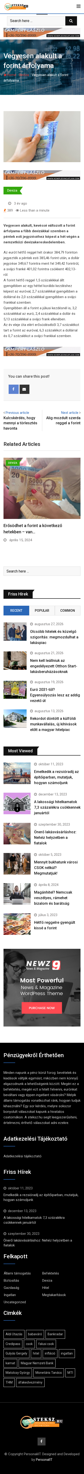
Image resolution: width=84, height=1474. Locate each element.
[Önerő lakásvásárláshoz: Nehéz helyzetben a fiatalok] (17, 833)
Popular (42, 610)
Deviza (24, 75)
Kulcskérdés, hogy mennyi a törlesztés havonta (20, 423)
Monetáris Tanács (48, 1372)
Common (67, 610)
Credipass (13, 1344)
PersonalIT (44, 1460)
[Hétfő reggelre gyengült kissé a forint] (17, 924)
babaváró (35, 1334)
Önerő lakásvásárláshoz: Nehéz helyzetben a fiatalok (55, 837)
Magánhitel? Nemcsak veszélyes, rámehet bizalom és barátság (53, 898)
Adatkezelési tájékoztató (23, 1156)
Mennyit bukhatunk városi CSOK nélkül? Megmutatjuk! (56, 867)
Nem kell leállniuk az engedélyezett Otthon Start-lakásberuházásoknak (53, 666)
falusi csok (46, 1344)
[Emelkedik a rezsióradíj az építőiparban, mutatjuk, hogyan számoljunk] (17, 773)
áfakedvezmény (30, 1382)
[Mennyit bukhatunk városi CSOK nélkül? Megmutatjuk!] (17, 863)
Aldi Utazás (14, 1334)
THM (9, 1382)
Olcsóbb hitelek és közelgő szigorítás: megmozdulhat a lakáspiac (54, 637)
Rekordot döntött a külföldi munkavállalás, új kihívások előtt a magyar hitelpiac (53, 724)
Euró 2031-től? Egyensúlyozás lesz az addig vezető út (55, 695)
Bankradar (55, 1334)
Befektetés (50, 1273)
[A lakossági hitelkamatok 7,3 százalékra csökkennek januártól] (17, 803)
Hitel (45, 1288)
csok (29, 1344)
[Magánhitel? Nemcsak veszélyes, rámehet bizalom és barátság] (17, 893)
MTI (70, 1372)
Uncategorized (15, 1302)
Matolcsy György (18, 1372)
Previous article (17, 413)
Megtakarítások (54, 1295)
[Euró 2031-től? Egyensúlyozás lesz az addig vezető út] (15, 689)
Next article (69, 413)
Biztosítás (11, 1280)
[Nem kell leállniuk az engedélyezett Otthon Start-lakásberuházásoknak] (15, 660)
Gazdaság (11, 1288)
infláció (50, 1353)
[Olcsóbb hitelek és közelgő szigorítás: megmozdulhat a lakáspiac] (15, 631)
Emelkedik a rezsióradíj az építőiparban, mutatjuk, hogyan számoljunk (56, 777)
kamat (10, 1363)
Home (11, 75)
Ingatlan (10, 1295)
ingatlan (67, 1353)
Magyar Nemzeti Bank (37, 1363)
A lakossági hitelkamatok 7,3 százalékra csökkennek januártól (57, 807)
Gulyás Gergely (16, 1353)
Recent (16, 610)
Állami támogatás (17, 1273)
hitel (36, 1353)
